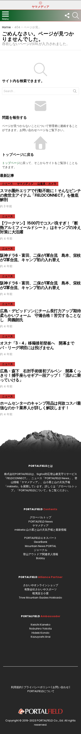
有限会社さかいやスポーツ (40, 589)
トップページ (11, 163)
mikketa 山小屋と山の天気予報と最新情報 (40, 530)
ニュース (7, 184)
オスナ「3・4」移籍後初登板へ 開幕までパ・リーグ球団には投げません (37, 345)
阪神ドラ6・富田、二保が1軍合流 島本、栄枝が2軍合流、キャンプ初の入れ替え (40, 258)
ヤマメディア (40, 6)
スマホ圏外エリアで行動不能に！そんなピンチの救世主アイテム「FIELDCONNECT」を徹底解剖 (40, 195)
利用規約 (16, 687)
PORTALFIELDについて (32, 490)
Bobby (40, 558)
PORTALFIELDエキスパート (40, 538)
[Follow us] (67, 15)
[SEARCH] (75, 15)
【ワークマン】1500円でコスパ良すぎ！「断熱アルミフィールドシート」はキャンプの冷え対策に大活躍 (40, 227)
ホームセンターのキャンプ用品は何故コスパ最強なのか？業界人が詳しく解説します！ (40, 405)
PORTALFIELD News (40, 522)
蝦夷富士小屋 (40, 593)
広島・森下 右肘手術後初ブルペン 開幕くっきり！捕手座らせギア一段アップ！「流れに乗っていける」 (40, 375)
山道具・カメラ (46, 184)
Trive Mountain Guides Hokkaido (40, 598)
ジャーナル (40, 550)
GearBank (40, 542)
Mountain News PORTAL (40, 546)
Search (75, 92)
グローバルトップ (40, 517)
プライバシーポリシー (37, 687)
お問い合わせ (61, 687)
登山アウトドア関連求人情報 (40, 554)
